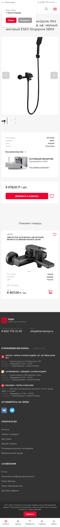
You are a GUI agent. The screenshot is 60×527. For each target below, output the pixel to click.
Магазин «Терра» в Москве (19, 385)
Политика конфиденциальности (17, 476)
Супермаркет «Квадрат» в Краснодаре (25, 371)
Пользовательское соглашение (17, 448)
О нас (4, 471)
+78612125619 (17, 366)
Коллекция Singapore (41, 159)
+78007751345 (32, 366)
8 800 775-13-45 (11, 331)
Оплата (5, 429)
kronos (50, 274)
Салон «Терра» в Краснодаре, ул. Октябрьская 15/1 (30, 356)
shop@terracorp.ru (41, 331)
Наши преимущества (12, 486)
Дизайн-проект (9, 443)
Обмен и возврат (10, 434)
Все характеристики (15, 152)
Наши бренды (8, 481)
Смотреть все (39, 348)
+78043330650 (18, 380)
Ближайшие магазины (15, 348)
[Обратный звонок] (56, 2)
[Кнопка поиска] (46, 8)
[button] (54, 522)
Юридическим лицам (12, 453)
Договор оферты (10, 490)
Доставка (6, 439)
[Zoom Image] (30, 76)
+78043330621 (18, 396)
